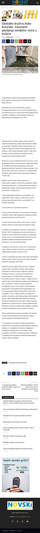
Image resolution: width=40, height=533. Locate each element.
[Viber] (12, 41)
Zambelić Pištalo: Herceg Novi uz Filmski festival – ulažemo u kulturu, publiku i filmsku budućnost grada (18, 402)
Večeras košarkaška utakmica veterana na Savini (17, 448)
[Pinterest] (21, 41)
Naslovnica (5, 7)
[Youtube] (27, 521)
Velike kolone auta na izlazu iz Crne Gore (15, 422)
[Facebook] (4, 41)
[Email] (25, 41)
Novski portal (9, 37)
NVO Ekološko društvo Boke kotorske (17, 362)
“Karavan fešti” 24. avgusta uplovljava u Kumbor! (17, 415)
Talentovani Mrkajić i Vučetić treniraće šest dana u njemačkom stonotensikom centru (29, 388)
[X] (8, 41)
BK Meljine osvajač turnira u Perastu (13, 442)
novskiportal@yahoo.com (23, 517)
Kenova (11, 7)
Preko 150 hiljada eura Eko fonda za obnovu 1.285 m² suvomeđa (18, 429)
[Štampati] (29, 41)
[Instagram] (17, 521)
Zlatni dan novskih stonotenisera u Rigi (14, 436)
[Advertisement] (20, 87)
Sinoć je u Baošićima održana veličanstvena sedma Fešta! (20, 409)
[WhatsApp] (16, 41)
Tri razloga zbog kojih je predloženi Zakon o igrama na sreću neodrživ (11, 387)
